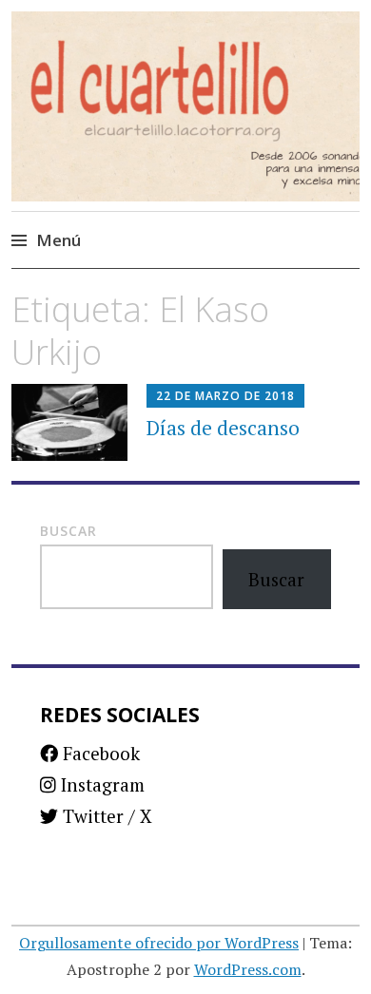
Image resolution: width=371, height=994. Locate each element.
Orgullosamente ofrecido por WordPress (159, 942)
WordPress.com (248, 969)
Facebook (99, 753)
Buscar (68, 531)
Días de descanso (223, 427)
